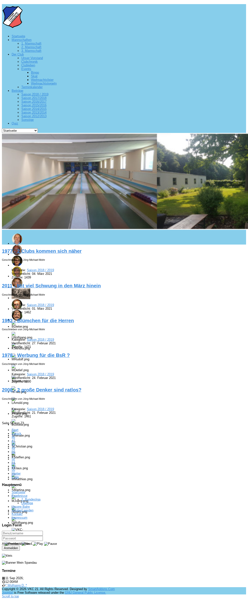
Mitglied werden (22, 510)
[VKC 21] (12, 26)
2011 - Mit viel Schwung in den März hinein (51, 285)
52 (13, 459)
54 (13, 466)
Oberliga (27, 503)
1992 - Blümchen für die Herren (38, 320)
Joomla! (7, 592)
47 (13, 441)
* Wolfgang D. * (16, 585)
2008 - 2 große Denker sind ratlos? (41, 389)
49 (13, 448)
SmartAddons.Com (101, 589)
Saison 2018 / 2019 (40, 270)
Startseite (18, 492)
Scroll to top (10, 596)
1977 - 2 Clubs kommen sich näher (42, 251)
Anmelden (11, 548)
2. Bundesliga (30, 499)
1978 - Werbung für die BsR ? (36, 355)
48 (13, 444)
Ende (15, 477)
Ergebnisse (19, 496)
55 (13, 470)
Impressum (19, 517)
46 (13, 437)
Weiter (16, 473)
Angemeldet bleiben (16, 544)
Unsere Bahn (21, 506)
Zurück (16, 433)
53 (13, 462)
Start (15, 430)
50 (13, 452)
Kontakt (17, 514)
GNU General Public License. (85, 592)
